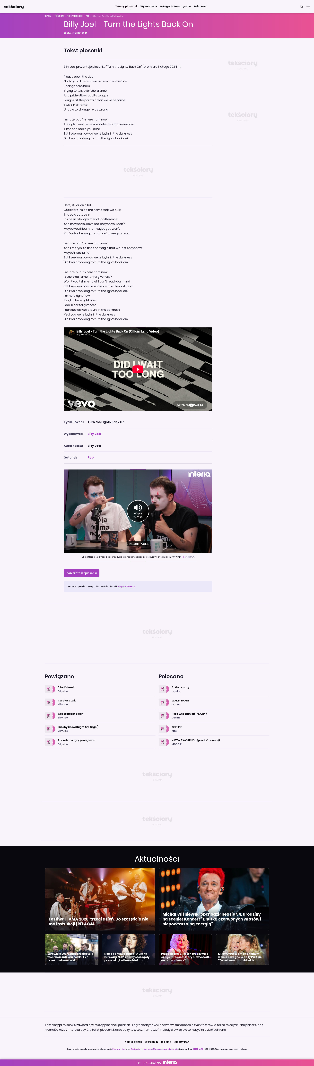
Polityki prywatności (141, 1049)
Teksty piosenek (75, 16)
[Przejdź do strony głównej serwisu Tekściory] (14, 6)
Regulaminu (118, 1049)
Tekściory (59, 16)
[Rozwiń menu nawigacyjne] (308, 6)
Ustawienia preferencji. (165, 1049)
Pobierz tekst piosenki (82, 573)
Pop (87, 16)
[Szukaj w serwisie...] (301, 6)
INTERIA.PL (198, 1049)
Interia (48, 16)
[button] (126, 6)
